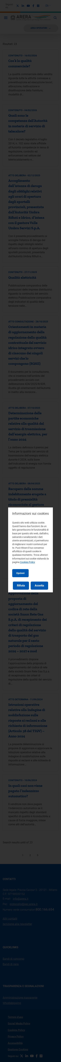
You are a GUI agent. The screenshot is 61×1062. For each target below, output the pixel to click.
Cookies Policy (27, 562)
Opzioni (20, 573)
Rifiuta (21, 585)
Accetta (39, 585)
